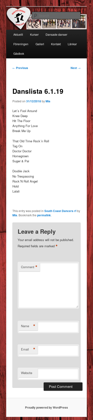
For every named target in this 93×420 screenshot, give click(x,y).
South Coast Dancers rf (60, 211)
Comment (29, 267)
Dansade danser (56, 34)
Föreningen (20, 44)
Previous (20, 68)
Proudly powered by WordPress (46, 407)
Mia (48, 101)
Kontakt (56, 44)
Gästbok (18, 53)
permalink (44, 215)
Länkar (72, 44)
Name (28, 326)
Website (26, 373)
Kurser (34, 34)
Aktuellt (18, 34)
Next (76, 68)
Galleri (40, 44)
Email (28, 349)
